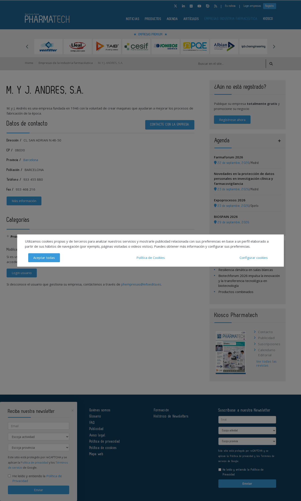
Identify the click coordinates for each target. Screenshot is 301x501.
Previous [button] (27, 46)
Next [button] (274, 46)
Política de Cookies (150, 257)
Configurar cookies (254, 257)
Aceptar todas (44, 257)
